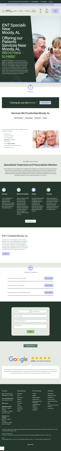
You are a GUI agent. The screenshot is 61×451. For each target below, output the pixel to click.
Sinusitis (34, 393)
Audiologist (34, 409)
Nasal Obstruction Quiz (52, 401)
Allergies (34, 395)
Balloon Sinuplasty (18, 118)
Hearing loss (7, 139)
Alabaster (19, 399)
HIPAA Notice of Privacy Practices (53, 406)
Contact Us (6, 253)
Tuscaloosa (19, 407)
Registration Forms (52, 395)
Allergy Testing (28, 118)
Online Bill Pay (50, 393)
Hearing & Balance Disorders (36, 405)
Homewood (19, 403)
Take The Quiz (48, 278)
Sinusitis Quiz (50, 397)
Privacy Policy (51, 408)
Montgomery (20, 408)
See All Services (30, 221)
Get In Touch (55, 11)
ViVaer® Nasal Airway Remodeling (37, 402)
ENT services (37, 172)
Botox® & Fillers (35, 399)
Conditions (27, 10)
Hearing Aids (37, 118)
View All (45, 118)
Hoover (18, 395)
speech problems (11, 143)
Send (30, 331)
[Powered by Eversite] (30, 444)
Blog (49, 403)
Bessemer (19, 401)
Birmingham (19, 393)
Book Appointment (45, 102)
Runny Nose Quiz (51, 399)
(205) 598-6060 (9, 398)
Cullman (18, 405)
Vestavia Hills (20, 397)
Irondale (19, 410)
